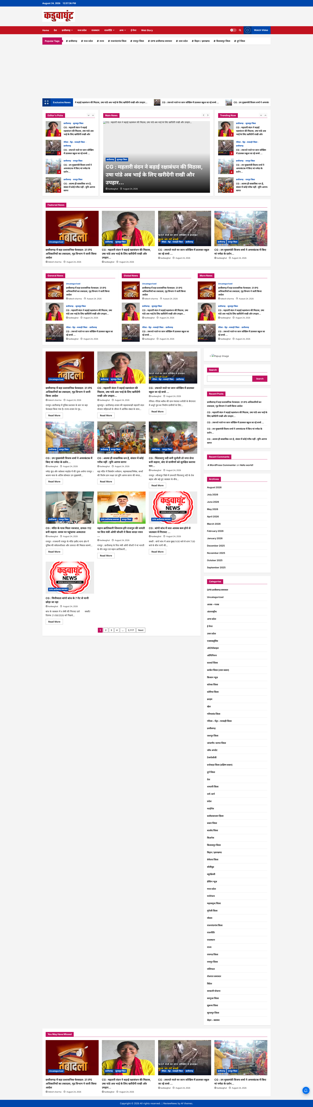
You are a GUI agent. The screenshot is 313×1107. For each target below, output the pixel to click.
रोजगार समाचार (214, 976)
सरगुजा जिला (213, 998)
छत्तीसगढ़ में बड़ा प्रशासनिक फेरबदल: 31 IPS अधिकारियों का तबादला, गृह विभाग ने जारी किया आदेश (226, 185)
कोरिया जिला (213, 691)
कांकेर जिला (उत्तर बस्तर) (218, 670)
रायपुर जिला (138, 40)
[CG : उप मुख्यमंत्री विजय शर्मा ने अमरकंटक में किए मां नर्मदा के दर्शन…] (240, 228)
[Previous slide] (89, 115)
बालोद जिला (212, 830)
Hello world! (246, 465)
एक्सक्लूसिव (212, 640)
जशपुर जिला (212, 735)
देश (55, 30)
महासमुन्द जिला (214, 903)
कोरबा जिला (212, 684)
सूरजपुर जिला (78, 123)
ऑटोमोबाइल (213, 648)
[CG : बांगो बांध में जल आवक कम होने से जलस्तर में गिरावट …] (173, 507)
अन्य (121, 30)
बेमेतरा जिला (212, 859)
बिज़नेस (210, 837)
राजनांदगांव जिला (118, 40)
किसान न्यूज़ (212, 677)
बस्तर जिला (212, 823)
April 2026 (213, 516)
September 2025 (216, 567)
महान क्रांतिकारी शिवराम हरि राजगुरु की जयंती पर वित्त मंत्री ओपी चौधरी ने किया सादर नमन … (121, 532)
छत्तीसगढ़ (66, 30)
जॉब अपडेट (212, 750)
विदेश (209, 983)
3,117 (131, 630)
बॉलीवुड (210, 866)
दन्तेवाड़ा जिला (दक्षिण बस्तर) (219, 764)
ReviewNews (170, 1103)
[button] (240, 30)
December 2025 (216, 545)
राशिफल (211, 968)
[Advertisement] (156, 70)
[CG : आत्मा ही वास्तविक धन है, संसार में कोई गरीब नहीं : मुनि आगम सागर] (121, 437)
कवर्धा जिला (212, 662)
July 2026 (212, 494)
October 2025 (215, 560)
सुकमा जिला (212, 1005)
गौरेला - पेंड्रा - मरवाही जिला (74, 142)
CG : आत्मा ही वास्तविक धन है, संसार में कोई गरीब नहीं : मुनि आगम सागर (53, 185)
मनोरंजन (211, 896)
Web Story (147, 30)
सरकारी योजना (213, 990)
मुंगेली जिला (212, 910)
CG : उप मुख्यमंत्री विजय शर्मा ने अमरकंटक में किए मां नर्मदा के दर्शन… (232, 102)
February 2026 (215, 531)
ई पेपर (133, 30)
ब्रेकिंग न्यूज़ (212, 881)
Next (140, 630)
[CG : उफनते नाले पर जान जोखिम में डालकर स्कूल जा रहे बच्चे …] (184, 228)
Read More (55, 416)
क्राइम (209, 699)
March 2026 (214, 523)
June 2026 (213, 501)
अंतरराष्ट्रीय (212, 611)
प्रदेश (209, 801)
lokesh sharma (54, 261)
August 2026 (214, 487)
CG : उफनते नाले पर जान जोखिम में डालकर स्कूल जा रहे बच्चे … (158, 102)
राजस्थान (95, 30)
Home (45, 30)
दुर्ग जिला (241, 40)
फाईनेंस (210, 808)
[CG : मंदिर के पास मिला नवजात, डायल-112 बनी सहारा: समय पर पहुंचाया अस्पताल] (70, 507)
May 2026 (212, 509)
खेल (209, 706)
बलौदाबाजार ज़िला (215, 815)
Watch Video (261, 30)
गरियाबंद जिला (213, 713)
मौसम (209, 918)
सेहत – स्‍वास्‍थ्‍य (213, 1020)
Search (213, 369)
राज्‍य (102, 40)
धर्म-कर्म (211, 793)
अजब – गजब (213, 604)
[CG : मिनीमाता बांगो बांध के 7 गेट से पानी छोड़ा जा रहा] (70, 578)
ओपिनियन (212, 655)
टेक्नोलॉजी (211, 757)
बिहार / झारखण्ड (202, 40)
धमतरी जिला (212, 786)
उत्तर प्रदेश (183, 40)
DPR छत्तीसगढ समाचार (161, 40)
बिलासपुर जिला (223, 40)
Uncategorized (243, 179)
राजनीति (108, 30)
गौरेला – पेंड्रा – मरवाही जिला (219, 721)
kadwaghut (113, 188)
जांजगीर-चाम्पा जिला (216, 743)
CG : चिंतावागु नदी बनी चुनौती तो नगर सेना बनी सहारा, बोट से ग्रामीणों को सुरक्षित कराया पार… (172, 462)
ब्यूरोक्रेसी (211, 874)
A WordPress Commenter (222, 465)
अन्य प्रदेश (211, 618)
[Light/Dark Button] (233, 30)
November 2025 (216, 553)
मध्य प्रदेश (82, 30)
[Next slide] (93, 115)
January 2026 (215, 538)
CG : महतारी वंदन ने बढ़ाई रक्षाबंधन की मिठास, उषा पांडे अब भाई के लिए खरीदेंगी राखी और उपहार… (53, 129)
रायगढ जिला (212, 954)
